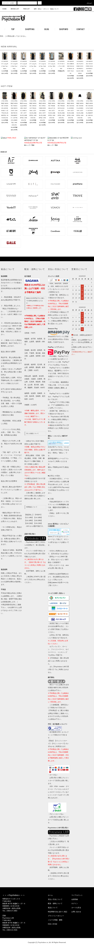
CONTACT (81, 29)
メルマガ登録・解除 (55, 920)
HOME (4, 9)
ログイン (74, 903)
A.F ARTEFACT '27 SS (34, 140)
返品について (53, 907)
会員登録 (74, 899)
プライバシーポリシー (56, 916)
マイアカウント (77, 895)
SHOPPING (29, 29)
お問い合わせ (76, 912)
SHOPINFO (63, 29)
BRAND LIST (15, 9)
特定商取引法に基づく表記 (57, 912)
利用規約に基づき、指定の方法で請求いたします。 (58, 507)
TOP (13, 29)
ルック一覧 (29, 145)
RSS (49, 924)
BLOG (46, 29)
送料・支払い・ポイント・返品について (46, 9)
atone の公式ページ (60, 582)
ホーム (50, 895)
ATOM (55, 924)
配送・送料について (55, 903)
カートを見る (76, 907)
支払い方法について (55, 899)
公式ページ (60, 513)
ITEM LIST (26, 9)
